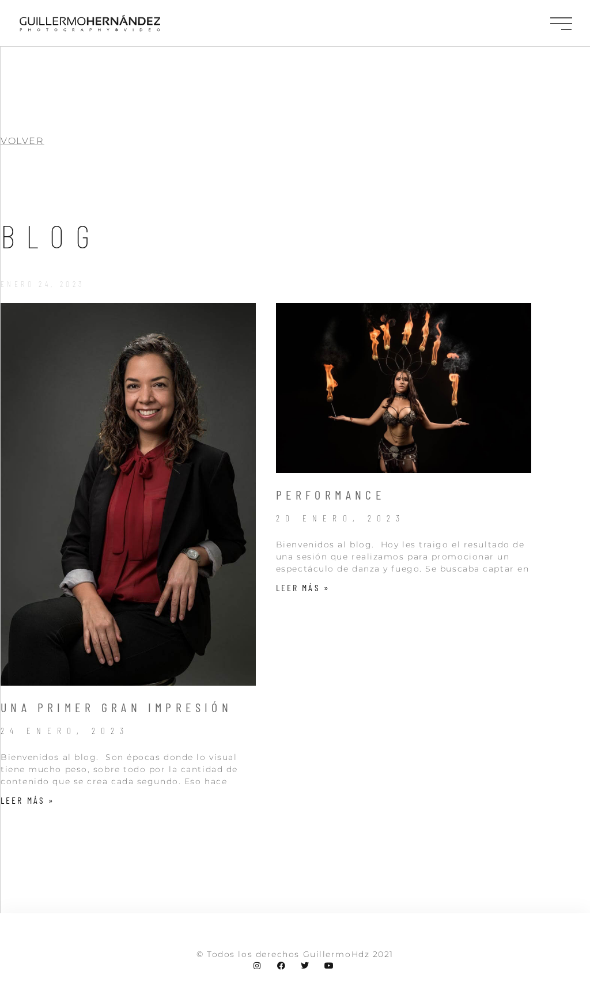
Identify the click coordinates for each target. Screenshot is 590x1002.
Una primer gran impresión (116, 706)
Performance (330, 494)
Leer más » (28, 800)
